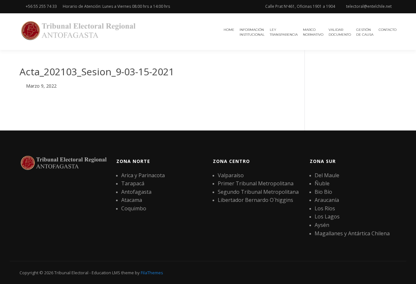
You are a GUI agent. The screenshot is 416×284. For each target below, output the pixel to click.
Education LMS (106, 273)
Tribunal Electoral (71, 273)
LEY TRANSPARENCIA (284, 32)
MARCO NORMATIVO (313, 32)
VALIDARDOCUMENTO (340, 32)
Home (229, 30)
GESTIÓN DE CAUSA (364, 32)
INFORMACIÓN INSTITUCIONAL (252, 32)
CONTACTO (387, 30)
